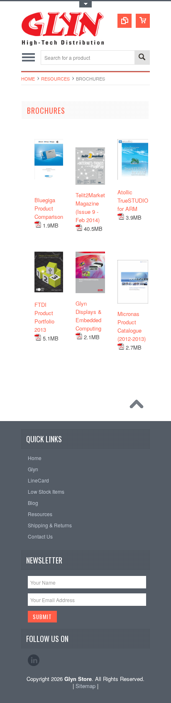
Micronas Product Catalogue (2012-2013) (131, 326)
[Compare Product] (124, 21)
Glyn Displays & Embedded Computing (89, 315)
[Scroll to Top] (138, 406)
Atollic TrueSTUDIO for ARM (132, 200)
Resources (55, 78)
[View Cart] (143, 21)
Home (28, 78)
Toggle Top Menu (85, 4)
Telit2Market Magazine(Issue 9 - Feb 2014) (90, 207)
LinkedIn (33, 660)
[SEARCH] (141, 58)
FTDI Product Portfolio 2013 (44, 317)
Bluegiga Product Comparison (48, 208)
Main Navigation (28, 57)
